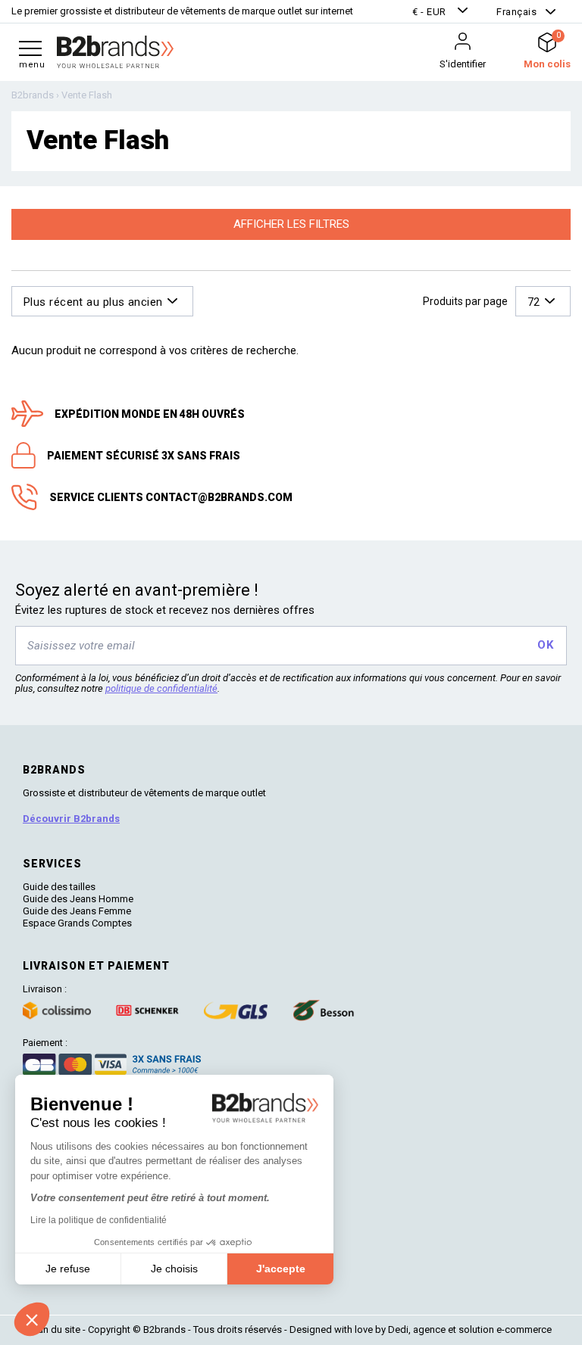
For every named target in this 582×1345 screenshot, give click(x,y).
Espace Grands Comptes (77, 923)
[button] (442, 12)
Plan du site (55, 1329)
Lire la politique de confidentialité (98, 1220)
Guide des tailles (59, 886)
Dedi (398, 1329)
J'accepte (280, 1268)
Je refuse (67, 1268)
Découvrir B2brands (71, 818)
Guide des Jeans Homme (78, 898)
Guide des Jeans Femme (77, 911)
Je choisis (174, 1268)
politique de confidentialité (161, 688)
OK (545, 645)
